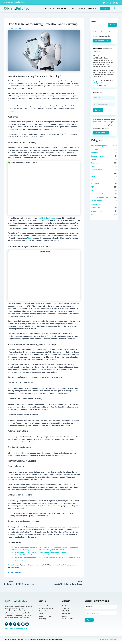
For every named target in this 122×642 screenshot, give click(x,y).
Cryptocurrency (97, 163)
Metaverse (95, 183)
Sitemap (113, 639)
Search (93, 21)
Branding (94, 153)
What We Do (61, 8)
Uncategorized (96, 211)
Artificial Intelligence (99, 146)
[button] (115, 8)
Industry (82, 8)
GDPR (93, 177)
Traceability (95, 208)
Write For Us (9, 628)
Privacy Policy (103, 639)
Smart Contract (97, 194)
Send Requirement (20, 628)
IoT (92, 180)
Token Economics (97, 201)
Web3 (93, 214)
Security (94, 190)
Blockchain (95, 149)
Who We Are (49, 8)
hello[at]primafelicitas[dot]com (14, 2)
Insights (73, 8)
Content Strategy (97, 156)
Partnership (92, 8)
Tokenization (96, 204)
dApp (93, 166)
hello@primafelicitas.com (101, 83)
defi (92, 173)
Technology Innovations (100, 197)
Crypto (93, 159)
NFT (92, 187)
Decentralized (96, 170)
